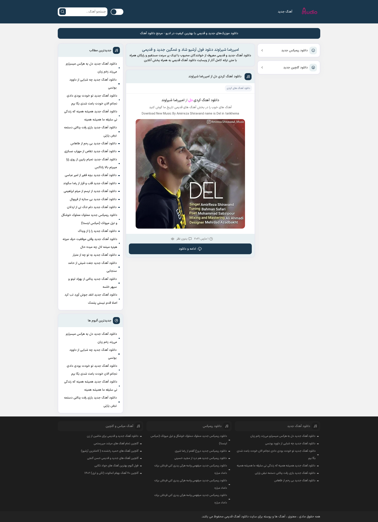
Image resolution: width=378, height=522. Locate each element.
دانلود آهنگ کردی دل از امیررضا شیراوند (215, 76)
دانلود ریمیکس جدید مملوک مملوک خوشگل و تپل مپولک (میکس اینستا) (89, 219)
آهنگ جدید (285, 11)
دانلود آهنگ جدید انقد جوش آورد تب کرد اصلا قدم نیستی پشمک (91, 299)
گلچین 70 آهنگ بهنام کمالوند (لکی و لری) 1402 (111, 473)
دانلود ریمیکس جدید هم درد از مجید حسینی (200, 458)
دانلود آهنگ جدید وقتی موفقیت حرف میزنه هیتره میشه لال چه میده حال (90, 243)
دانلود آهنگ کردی (206, 100)
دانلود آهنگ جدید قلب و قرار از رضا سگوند (90, 183)
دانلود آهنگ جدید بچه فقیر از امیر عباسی (91, 175)
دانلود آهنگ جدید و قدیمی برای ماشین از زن (112, 436)
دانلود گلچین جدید (295, 67)
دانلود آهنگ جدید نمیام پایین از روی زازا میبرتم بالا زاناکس (91, 163)
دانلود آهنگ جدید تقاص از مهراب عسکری (90, 151)
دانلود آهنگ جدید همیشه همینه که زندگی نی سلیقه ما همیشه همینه (90, 115)
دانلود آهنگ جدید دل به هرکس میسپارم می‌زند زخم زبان (91, 68)
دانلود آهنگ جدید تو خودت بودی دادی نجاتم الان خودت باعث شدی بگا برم (92, 99)
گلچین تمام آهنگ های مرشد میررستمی (116, 443)
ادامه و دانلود (187, 249)
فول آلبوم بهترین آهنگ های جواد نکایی (116, 466)
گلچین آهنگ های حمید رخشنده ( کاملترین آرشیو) (109, 451)
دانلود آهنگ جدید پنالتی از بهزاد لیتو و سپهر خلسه (92, 283)
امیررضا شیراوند (172, 100)
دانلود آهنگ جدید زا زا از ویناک (97, 231)
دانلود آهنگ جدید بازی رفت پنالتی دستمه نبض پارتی (90, 131)
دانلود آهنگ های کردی (238, 88)
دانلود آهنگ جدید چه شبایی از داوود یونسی (93, 84)
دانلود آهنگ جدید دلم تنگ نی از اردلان (92, 207)
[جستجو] (62, 11)
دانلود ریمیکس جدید (294, 50)
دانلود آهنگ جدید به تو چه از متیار (95, 255)
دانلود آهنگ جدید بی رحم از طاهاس (93, 143)
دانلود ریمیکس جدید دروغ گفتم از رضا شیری (201, 451)
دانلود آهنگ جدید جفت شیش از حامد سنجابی (92, 267)
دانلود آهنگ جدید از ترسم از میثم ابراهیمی (90, 191)
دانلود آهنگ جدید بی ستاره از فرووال (93, 199)
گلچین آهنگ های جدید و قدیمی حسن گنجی (112, 458)
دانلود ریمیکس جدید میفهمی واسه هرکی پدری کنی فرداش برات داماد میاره (190, 469)
